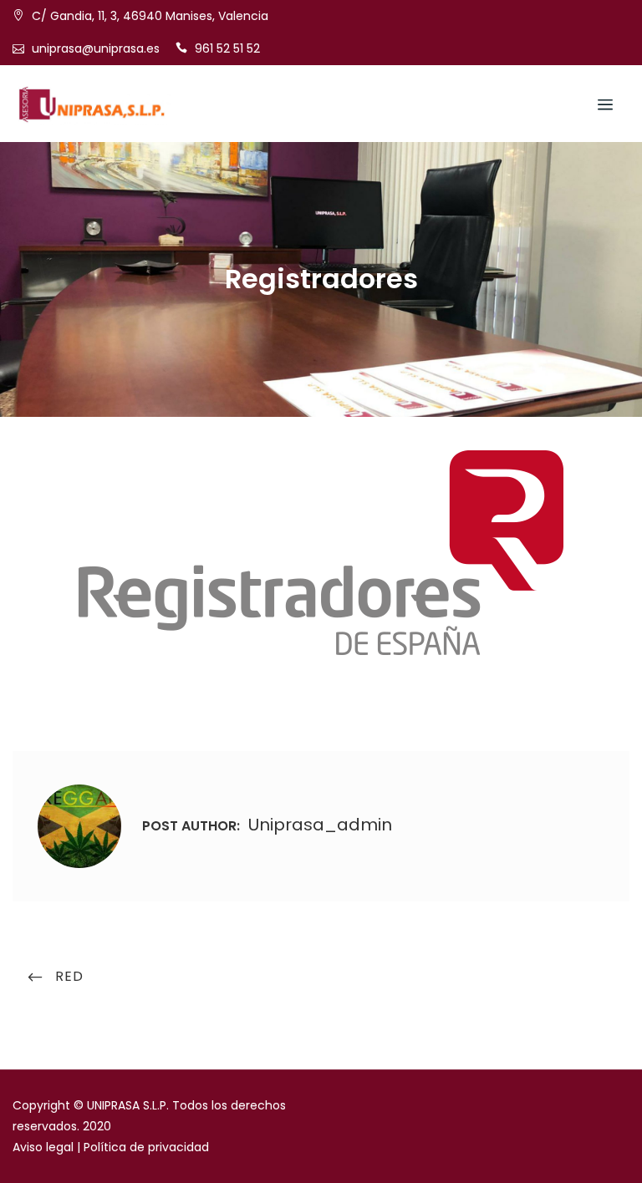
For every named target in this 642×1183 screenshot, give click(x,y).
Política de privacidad (146, 1147)
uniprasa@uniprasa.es (96, 48)
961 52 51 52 (227, 48)
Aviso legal (43, 1147)
